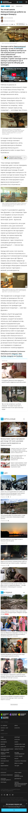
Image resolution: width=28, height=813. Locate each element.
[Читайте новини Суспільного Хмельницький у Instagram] (4, 795)
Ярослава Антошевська (9, 21)
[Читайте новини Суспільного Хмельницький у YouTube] (7, 795)
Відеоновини (4, 765)
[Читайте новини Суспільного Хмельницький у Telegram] (13, 795)
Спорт (2, 730)
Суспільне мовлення (7, 775)
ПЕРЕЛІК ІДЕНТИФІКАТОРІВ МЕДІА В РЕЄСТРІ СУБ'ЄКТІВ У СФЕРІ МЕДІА (21, 784)
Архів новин (18, 772)
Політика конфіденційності (6, 779)
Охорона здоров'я (20, 746)
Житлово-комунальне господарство (7, 749)
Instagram (10, 356)
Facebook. (19, 356)
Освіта (12, 6)
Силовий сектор (5, 756)
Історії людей (18, 756)
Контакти (3, 772)
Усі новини (4, 725)
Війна (16, 725)
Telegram (15, 354)
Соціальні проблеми (20, 761)
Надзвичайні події (20, 744)
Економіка (4, 742)
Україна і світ (4, 728)
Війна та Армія (19, 763)
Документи (18, 778)
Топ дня (17, 765)
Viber (20, 354)
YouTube (3, 356)
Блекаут (7, 6)
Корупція (17, 737)
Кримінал (3, 739)
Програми (3, 782)
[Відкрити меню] (27, 2)
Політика (3, 758)
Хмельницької (20, 46)
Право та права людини (5, 753)
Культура (17, 728)
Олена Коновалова (8, 17)
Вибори (3, 744)
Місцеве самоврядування (19, 753)
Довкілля (3, 746)
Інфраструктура (19, 6)
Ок (14, 810)
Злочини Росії (5, 761)
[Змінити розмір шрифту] (26, 24)
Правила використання (19, 775)
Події (2, 737)
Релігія (16, 758)
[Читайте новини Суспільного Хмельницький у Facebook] (2, 795)
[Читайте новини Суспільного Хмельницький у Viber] (10, 795)
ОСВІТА (2, 6)
